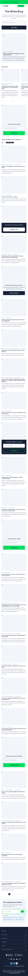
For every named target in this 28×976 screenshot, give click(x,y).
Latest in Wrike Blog (7, 949)
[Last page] (19, 894)
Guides (3, 945)
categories (9, 142)
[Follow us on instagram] (19, 959)
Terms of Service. (12, 971)
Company (4, 942)
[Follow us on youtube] (16, 959)
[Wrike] (4, 6)
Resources (4, 938)
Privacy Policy (6, 971)
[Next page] (16, 894)
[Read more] (14, 47)
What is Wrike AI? (19, 919)
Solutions (4, 934)
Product (4, 931)
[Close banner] (26, 2)
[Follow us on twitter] (8, 959)
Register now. (17, 2)
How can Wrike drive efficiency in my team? (13, 917)
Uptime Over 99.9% (20, 966)
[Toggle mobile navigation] (26, 5)
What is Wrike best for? (8, 919)
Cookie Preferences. (21, 971)
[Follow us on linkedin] (14, 959)
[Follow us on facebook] (11, 959)
